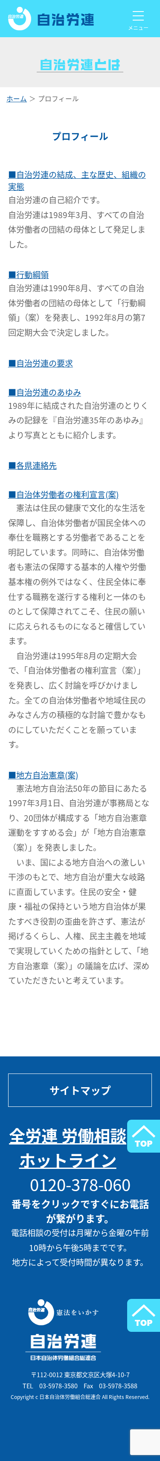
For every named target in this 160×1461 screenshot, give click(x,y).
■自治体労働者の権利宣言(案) (63, 494)
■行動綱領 (28, 275)
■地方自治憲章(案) (43, 775)
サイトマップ (80, 1090)
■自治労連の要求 (40, 363)
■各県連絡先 (32, 465)
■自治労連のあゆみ (44, 392)
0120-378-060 (80, 1184)
